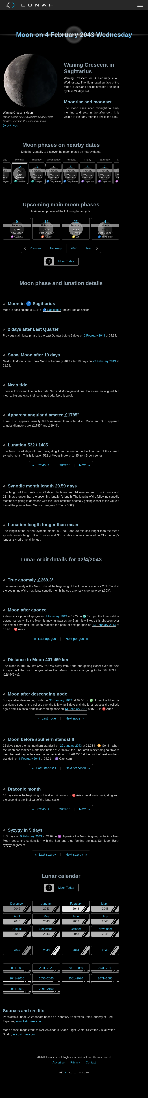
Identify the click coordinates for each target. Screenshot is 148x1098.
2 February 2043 (94, 335)
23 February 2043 (104, 361)
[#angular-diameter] (4, 414)
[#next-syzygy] (4, 830)
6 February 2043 (29, 758)
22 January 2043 (71, 745)
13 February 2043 (104, 624)
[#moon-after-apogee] (4, 609)
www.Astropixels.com (29, 1021)
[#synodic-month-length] (4, 485)
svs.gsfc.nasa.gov (24, 1034)
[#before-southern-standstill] (4, 739)
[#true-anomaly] (4, 579)
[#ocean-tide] (4, 384)
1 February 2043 (56, 616)
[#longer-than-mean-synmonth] (4, 524)
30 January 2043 (60, 700)
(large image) (10, 125)
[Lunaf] (30, 5)
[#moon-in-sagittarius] (4, 303)
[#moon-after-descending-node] (4, 694)
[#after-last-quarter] (4, 329)
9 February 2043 (31, 836)
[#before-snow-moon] (4, 354)
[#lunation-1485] (4, 444)
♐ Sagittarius (52, 309)
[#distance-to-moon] (4, 659)
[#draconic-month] (4, 789)
